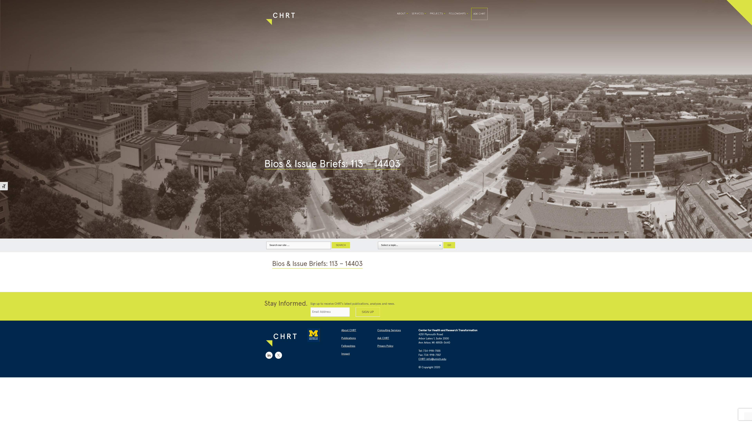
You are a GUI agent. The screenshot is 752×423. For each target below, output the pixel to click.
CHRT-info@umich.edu (432, 359)
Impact (345, 353)
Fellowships (457, 13)
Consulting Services (389, 330)
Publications (348, 338)
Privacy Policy (385, 346)
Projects (436, 13)
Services (418, 13)
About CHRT (348, 330)
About (401, 13)
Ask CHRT (479, 14)
